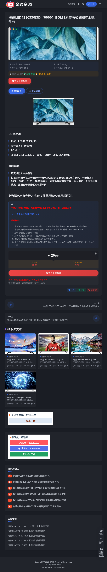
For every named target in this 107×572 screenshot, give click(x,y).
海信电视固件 (24, 64)
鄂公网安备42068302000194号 (53, 567)
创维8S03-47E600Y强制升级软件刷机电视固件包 (36, 482)
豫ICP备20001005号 (53, 564)
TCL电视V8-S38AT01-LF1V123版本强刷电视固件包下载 (39, 488)
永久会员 (78, 262)
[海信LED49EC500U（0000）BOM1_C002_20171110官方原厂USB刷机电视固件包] (86, 343)
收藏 (83, 290)
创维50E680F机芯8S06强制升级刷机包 (31, 475)
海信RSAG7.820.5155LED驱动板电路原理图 (28, 526)
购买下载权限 (20, 81)
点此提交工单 (29, 454)
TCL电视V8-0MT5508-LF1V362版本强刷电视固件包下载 (39, 500)
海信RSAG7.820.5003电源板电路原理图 (26, 531)
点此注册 (30, 420)
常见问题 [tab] (36, 91)
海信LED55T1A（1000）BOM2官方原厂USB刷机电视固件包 (20, 360)
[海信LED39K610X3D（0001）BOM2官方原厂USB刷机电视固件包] (53, 343)
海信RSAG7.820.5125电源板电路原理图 (26, 535)
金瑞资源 (52, 562)
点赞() (94, 290)
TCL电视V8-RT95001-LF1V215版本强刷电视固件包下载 (39, 494)
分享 (72, 290)
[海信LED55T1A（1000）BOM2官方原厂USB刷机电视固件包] (20, 343)
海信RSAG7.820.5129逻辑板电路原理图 (26, 540)
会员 (35, 262)
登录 (93, 4)
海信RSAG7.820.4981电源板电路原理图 (26, 545)
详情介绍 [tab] (18, 91)
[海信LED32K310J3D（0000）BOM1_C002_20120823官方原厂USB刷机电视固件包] (20, 381)
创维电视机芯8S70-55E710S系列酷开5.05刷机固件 (37, 506)
